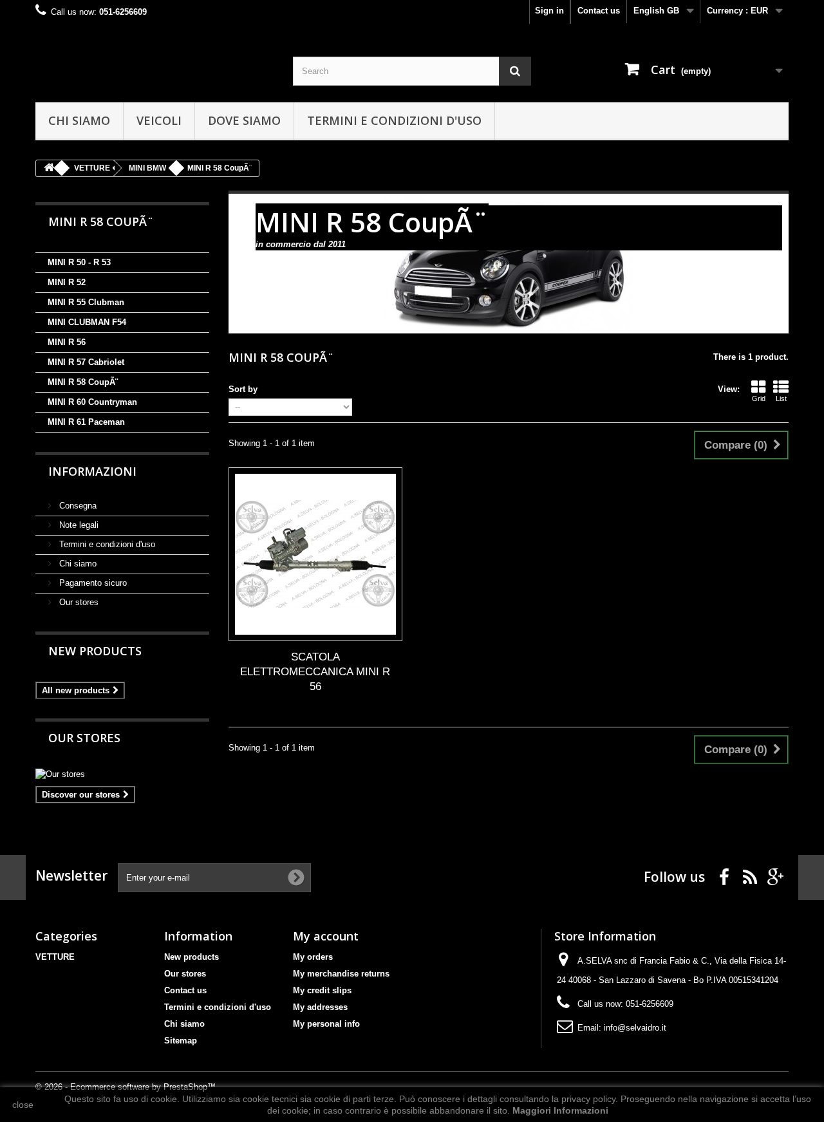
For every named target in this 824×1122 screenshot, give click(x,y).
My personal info (326, 1024)
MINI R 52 (67, 282)
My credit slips (322, 990)
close (22, 1104)
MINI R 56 (67, 342)
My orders (313, 957)
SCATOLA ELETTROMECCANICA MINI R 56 (315, 672)
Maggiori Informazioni (560, 1110)
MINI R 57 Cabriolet (86, 362)
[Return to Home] (49, 168)
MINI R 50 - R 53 (79, 262)
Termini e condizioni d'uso (394, 120)
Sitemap (180, 1040)
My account (326, 936)
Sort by (243, 389)
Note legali (77, 525)
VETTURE (55, 957)
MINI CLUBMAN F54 (87, 322)
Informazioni (92, 471)
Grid (758, 398)
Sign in (549, 10)
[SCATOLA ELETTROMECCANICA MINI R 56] (315, 554)
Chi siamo (79, 120)
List (781, 398)
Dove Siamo (244, 120)
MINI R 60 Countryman (92, 402)
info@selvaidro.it (635, 1028)
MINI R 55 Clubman (86, 302)
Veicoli (159, 120)
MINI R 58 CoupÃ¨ (83, 382)
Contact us (598, 10)
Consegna (77, 505)
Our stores (77, 602)
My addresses (320, 1007)
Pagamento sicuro (92, 583)
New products (95, 651)
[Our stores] (122, 774)
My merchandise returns (341, 973)
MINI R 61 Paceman (86, 422)
